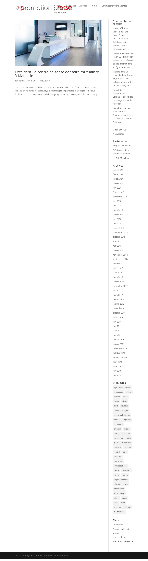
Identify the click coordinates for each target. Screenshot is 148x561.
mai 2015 (117, 245)
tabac (124, 498)
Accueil (57, 6)
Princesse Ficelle (120, 466)
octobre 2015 (119, 236)
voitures (117, 507)
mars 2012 (118, 295)
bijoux (124, 401)
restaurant (126, 470)
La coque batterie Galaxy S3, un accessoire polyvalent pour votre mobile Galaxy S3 (123, 78)
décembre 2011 (120, 308)
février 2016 (118, 228)
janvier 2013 (118, 281)
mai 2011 (117, 326)
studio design (119, 493)
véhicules (127, 507)
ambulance (118, 392)
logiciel (117, 452)
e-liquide (126, 433)
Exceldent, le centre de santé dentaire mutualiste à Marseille (57, 73)
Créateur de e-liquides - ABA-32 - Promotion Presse (123, 57)
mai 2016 (117, 223)
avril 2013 (117, 272)
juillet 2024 (118, 178)
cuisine (126, 429)
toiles (123, 502)
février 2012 (118, 299)
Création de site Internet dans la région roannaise (121, 45)
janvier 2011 (118, 344)
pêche (116, 470)
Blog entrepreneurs (122, 145)
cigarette (127, 420)
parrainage (118, 461)
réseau (117, 484)
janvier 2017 (118, 214)
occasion (117, 456)
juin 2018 (117, 201)
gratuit (128, 438)
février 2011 (118, 339)
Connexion (118, 524)
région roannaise (121, 479)
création (117, 429)
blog (116, 406)
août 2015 (117, 241)
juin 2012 (117, 290)
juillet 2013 (118, 268)
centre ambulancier (122, 415)
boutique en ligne (121, 410)
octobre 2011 (119, 312)
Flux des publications (122, 529)
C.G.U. (95, 6)
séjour (116, 498)
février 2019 (118, 192)
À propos (83, 6)
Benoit (21, 80)
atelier (125, 396)
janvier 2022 (118, 183)
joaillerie (117, 447)
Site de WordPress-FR (123, 541)
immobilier (126, 443)
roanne (125, 475)
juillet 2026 (118, 170)
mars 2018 (118, 210)
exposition (118, 438)
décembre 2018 (120, 196)
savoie (125, 484)
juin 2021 (117, 187)
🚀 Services (70, 6)
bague (116, 401)
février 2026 (118, 174)
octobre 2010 (119, 353)
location (127, 447)
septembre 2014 (120, 259)
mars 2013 (118, 277)
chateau (117, 420)
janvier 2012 (118, 303)
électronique (119, 512)
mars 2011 (118, 335)
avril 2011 (117, 330)
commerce (118, 424)
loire (124, 452)
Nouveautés (60, 13)
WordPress (62, 555)
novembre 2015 (120, 232)
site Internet (119, 489)
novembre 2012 (120, 286)
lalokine (116, 71)
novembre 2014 (120, 254)
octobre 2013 (119, 263)
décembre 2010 (120, 348)
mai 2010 (117, 375)
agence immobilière (122, 387)
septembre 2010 (120, 357)
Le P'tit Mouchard (121, 158)
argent (128, 392)
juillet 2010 (118, 366)
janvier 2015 (118, 250)
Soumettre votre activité (114, 6)
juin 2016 (117, 219)
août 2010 (117, 362)
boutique (124, 406)
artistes (117, 396)
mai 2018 (117, 205)
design (117, 433)
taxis (116, 502)
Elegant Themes (33, 555)
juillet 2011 (118, 317)
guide (116, 443)
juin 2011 (117, 321)
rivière (116, 475)
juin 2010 (117, 370)
